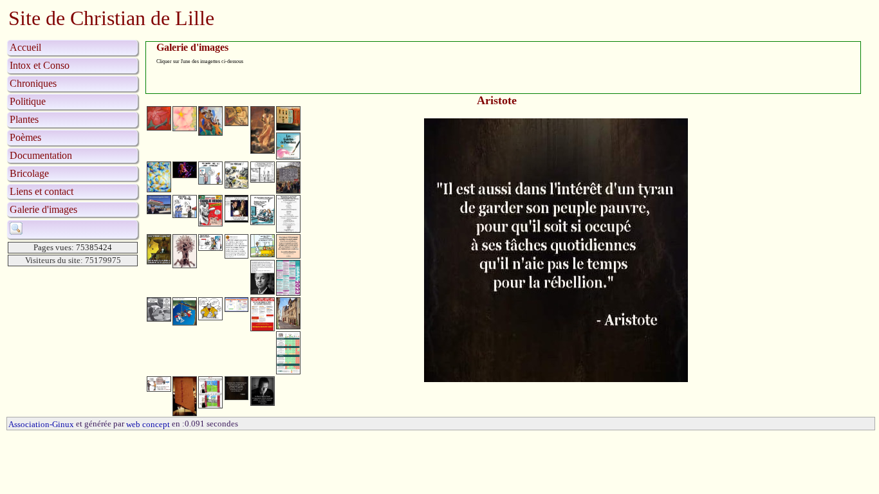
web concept (148, 424)
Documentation (41, 155)
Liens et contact (41, 191)
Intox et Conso (39, 65)
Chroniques (33, 83)
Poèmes (25, 137)
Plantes (24, 119)
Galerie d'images (43, 209)
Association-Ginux (41, 424)
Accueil (25, 47)
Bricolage (29, 173)
